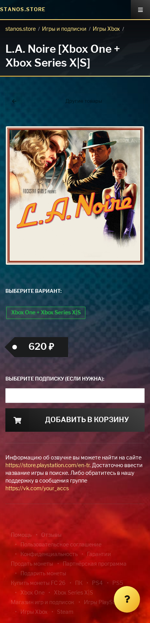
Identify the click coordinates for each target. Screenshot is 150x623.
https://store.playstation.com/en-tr (47, 465)
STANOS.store (23, 9)
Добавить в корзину (87, 420)
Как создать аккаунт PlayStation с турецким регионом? (125, 126)
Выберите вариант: (33, 291)
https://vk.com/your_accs (37, 488)
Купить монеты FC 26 (38, 583)
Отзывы (51, 535)
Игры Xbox (106, 29)
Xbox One (32, 593)
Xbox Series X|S (73, 593)
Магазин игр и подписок (42, 602)
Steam (65, 612)
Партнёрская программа (95, 564)
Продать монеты (32, 564)
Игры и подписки (64, 29)
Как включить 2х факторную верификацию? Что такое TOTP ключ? (124, 131)
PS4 (97, 583)
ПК (79, 583)
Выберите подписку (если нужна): (54, 379)
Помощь (21, 535)
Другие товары (83, 101)
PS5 (117, 583)
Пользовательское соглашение (61, 545)
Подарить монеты (43, 573)
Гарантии (99, 554)
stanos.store (20, 29)
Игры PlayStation (105, 602)
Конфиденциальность (49, 554)
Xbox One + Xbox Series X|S (46, 313)
